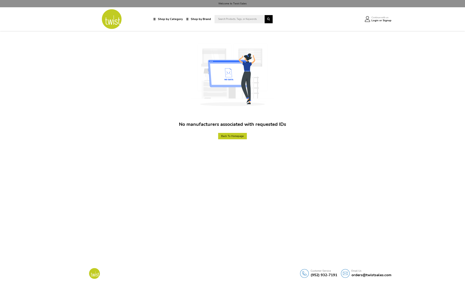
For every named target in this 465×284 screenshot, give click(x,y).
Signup (387, 20)
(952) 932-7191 (324, 273)
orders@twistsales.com (371, 273)
